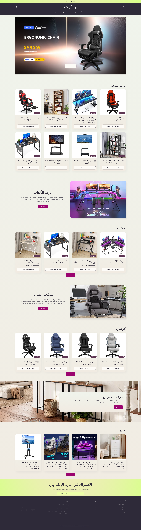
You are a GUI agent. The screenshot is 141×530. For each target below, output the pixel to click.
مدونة (96, 508)
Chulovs (54, 525)
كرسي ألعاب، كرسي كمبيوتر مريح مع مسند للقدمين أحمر (113, 118)
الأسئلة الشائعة (121, 503)
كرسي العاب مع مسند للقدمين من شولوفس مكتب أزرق (57, 361)
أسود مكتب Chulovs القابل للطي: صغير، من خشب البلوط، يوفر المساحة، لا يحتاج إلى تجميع (85, 262)
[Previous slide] (75, 76)
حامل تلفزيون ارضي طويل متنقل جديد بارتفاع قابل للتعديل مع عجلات (85, 161)
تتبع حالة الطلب (93, 506)
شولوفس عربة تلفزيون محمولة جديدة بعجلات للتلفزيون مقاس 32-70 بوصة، (56, 161)
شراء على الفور (70, 66)
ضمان (123, 508)
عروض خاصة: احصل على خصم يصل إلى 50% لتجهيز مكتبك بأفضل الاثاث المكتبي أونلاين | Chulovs (57, 465)
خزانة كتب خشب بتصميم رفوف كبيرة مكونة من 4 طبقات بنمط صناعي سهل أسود (113, 161)
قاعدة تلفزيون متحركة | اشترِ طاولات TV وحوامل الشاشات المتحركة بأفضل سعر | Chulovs (29, 465)
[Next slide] (65, 76)
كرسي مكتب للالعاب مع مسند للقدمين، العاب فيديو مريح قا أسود (29, 361)
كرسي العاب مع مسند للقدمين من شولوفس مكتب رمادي (113, 361)
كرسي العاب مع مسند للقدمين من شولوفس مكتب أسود (85, 361)
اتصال (95, 503)
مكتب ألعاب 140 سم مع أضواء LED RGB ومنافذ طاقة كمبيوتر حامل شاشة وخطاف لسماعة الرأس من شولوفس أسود (85, 119)
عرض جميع (70, 275)
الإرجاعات (123, 511)
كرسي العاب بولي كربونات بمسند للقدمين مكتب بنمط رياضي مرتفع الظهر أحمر (29, 118)
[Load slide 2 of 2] (69, 76)
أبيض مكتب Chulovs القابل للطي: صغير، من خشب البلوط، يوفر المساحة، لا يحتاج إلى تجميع (28, 262)
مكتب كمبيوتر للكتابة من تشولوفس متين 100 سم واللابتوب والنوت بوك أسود (28, 161)
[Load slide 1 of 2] (71, 76)
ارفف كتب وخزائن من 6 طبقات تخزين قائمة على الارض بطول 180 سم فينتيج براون (57, 118)
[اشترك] (82, 493)
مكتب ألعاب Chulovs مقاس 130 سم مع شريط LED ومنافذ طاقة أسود (113, 261)
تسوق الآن (43, 206)
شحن (123, 506)
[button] (124, 7)
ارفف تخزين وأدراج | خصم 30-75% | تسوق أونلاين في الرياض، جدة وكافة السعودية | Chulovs (113, 465)
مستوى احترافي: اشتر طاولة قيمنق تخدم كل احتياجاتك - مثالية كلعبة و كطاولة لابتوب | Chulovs (86, 465)
